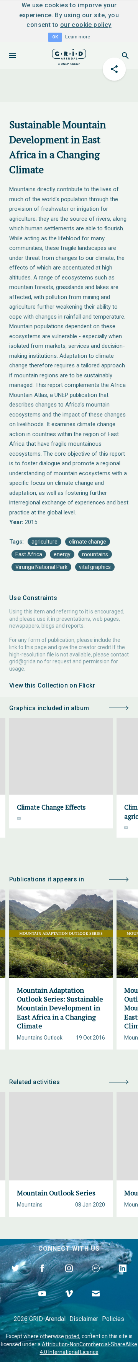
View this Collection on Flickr (52, 685)
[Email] (95, 1302)
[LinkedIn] (122, 1277)
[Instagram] (69, 1277)
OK (55, 37)
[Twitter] (15, 1277)
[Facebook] (42, 1277)
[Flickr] (95, 1277)
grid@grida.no (26, 661)
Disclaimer (83, 1318)
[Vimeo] (69, 1302)
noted (72, 1336)
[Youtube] (42, 1302)
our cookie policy (86, 24)
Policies (113, 1318)
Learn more (77, 37)
